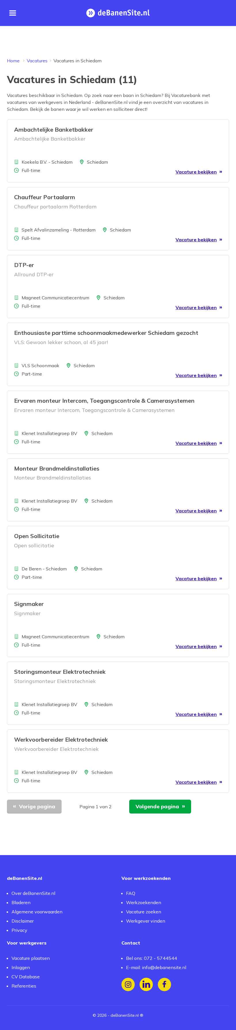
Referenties (24, 986)
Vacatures (37, 61)
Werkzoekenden (143, 902)
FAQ (130, 893)
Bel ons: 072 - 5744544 (151, 958)
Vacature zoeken (143, 912)
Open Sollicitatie (36, 536)
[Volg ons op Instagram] (128, 984)
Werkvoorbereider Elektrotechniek (61, 739)
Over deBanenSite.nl (33, 893)
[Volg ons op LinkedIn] (146, 984)
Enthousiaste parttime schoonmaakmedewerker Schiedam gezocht (106, 332)
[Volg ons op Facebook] (164, 984)
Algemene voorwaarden (37, 912)
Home (13, 61)
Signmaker (29, 603)
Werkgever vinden (145, 921)
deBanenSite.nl (125, 1015)
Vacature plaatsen (31, 958)
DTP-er (24, 264)
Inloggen (21, 967)
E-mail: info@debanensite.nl (156, 967)
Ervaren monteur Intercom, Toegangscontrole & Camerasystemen (104, 400)
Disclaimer (23, 921)
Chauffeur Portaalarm (44, 197)
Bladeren (21, 902)
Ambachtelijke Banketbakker (53, 129)
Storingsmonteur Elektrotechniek (60, 671)
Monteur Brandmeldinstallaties (56, 468)
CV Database (26, 976)
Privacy (19, 930)
